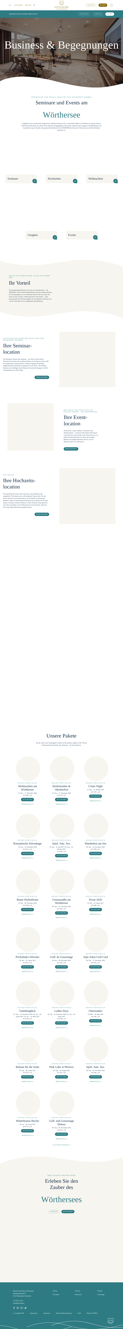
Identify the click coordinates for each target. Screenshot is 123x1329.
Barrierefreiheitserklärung (64, 1313)
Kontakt (99, 1291)
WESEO (94, 1313)
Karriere (77, 1291)
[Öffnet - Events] (82, 215)
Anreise (55, 1291)
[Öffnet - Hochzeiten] (61, 159)
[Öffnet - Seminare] (21, 159)
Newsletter (56, 1294)
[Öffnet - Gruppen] (41, 215)
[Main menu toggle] (111, 5)
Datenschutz (33, 1313)
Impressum (46, 1313)
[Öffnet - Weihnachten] (102, 159)
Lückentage (101, 1294)
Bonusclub (78, 1294)
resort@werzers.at (18, 1303)
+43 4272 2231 (18, 1301)
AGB (79, 1313)
